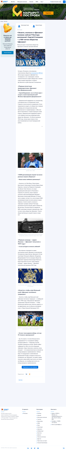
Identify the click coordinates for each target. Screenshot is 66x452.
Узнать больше (7, 52)
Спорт (2, 21)
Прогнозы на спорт (42, 440)
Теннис (39, 419)
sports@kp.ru (58, 424)
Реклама (25, 413)
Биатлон (39, 433)
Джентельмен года (56, 1)
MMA (37, 1)
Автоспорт (40, 427)
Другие (39, 438)
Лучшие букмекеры (42, 442)
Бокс (38, 425)
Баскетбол (40, 421)
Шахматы (39, 429)
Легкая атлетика (41, 436)
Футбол (13, 1)
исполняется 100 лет (37, 73)
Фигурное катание (22, 1)
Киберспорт (40, 431)
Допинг (39, 435)
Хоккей (31, 1)
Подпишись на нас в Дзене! (30, 367)
